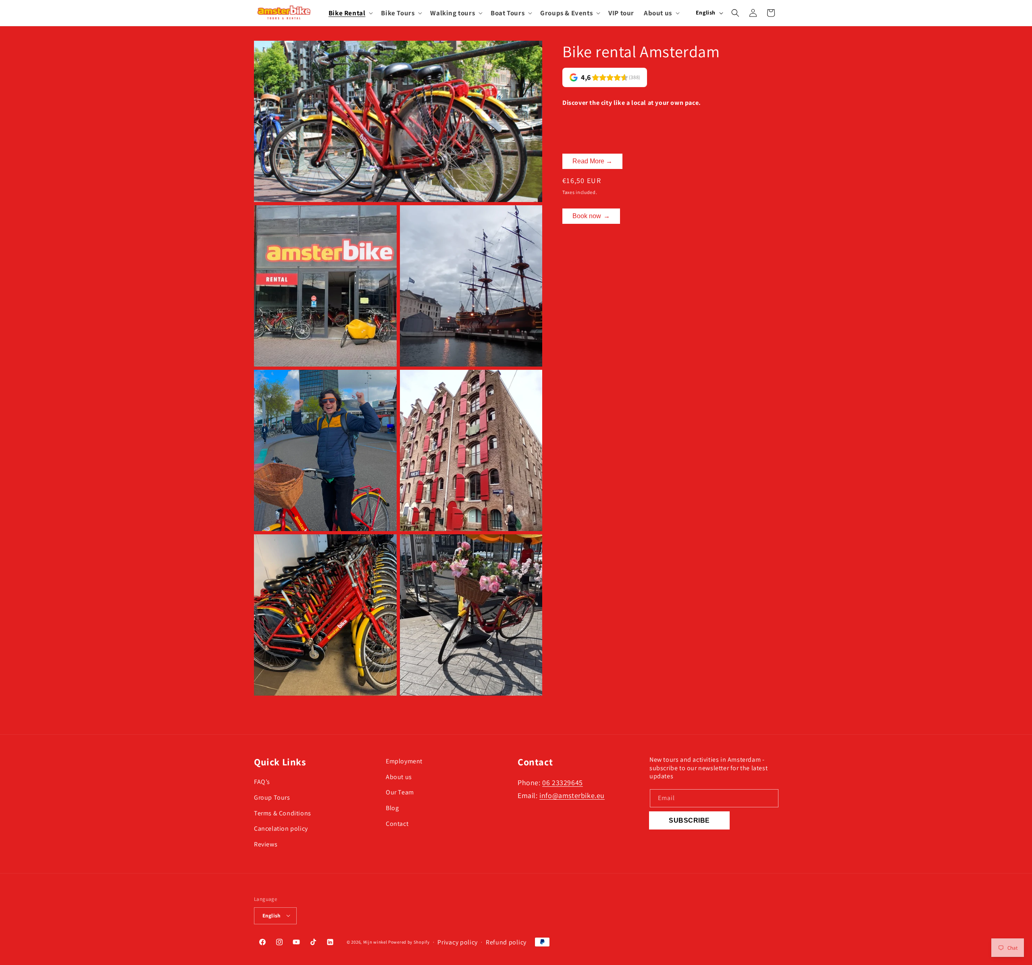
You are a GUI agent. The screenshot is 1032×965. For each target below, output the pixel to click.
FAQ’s (262, 782)
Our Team (400, 792)
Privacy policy (457, 942)
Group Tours (272, 797)
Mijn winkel (375, 942)
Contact (397, 824)
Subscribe (689, 820)
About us (399, 777)
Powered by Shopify (409, 942)
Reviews (265, 844)
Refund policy (506, 942)
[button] (350, 13)
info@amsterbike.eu (572, 795)
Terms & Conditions (282, 813)
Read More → (592, 161)
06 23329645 (562, 783)
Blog (392, 808)
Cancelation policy (281, 829)
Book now (591, 216)
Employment (404, 761)
